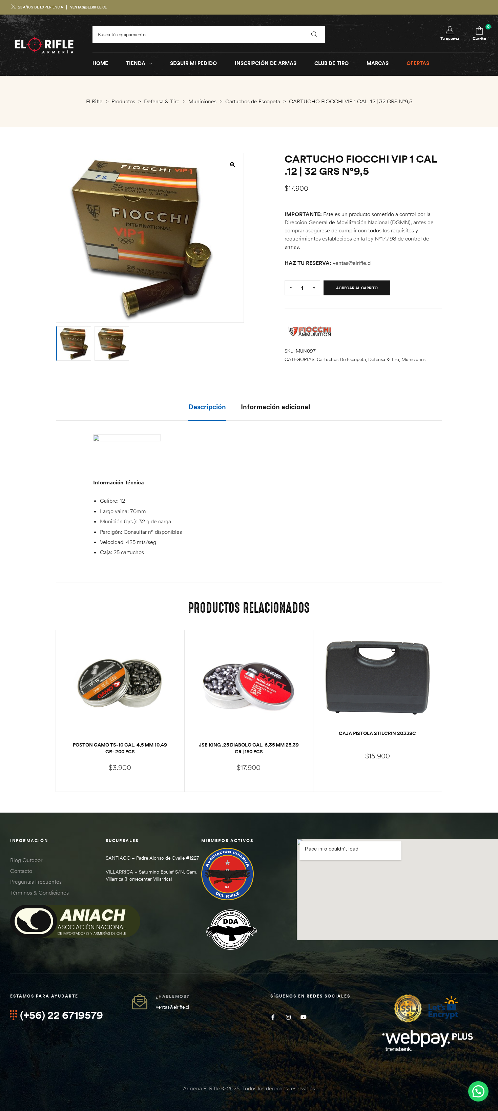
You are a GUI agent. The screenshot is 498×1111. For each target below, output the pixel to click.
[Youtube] (303, 1017)
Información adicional (275, 406)
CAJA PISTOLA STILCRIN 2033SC (377, 733)
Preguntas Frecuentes (36, 881)
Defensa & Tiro (383, 359)
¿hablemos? (172, 996)
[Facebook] (273, 1017)
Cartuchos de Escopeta (341, 359)
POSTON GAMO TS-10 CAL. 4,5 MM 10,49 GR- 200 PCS (120, 748)
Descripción (207, 406)
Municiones (413, 359)
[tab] (207, 411)
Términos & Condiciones (39, 892)
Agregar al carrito (357, 288)
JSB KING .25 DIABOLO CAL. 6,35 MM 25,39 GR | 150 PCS (249, 748)
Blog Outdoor (26, 860)
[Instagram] (288, 1017)
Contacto (21, 870)
